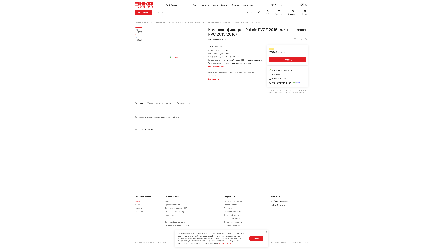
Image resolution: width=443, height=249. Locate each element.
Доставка (228, 208)
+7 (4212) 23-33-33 (277, 5)
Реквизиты (169, 215)
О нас (167, 201)
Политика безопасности (175, 222)
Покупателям (230, 197)
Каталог (138, 201)
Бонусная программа (232, 211)
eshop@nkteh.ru (278, 205)
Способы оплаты (231, 205)
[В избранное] (295, 39)
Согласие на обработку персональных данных (289, 242)
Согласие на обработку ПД (176, 211)
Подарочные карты (232, 218)
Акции (137, 205)
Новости (138, 208)
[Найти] (259, 12)
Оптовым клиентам (232, 225)
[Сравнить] (300, 39)
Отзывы (169, 103)
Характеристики (155, 103)
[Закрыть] (266, 232)
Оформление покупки (233, 201)
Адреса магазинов (172, 205)
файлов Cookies (225, 243)
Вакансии (139, 211)
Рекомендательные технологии (178, 225)
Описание (139, 103)
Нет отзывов (218, 39)
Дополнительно (184, 103)
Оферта (168, 218)
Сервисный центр (231, 215)
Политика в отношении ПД (176, 208)
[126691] (174, 57)
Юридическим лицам (233, 222)
